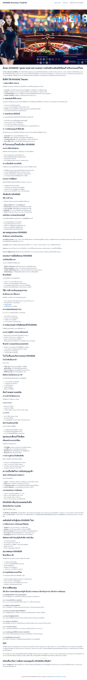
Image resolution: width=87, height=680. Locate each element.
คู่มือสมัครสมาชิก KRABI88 (76, 2)
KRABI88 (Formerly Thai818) (15, 3)
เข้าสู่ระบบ (65, 2)
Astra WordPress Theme (59, 676)
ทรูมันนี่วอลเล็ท (7, 304)
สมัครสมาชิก (57, 2)
